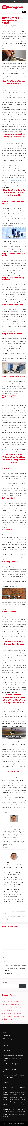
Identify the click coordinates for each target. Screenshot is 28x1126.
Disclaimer (6, 1036)
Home (5, 1032)
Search (4, 983)
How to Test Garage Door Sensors (13, 1013)
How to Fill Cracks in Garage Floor (13, 1005)
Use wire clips (10, 388)
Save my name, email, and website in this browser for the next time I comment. (15, 968)
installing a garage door (18, 180)
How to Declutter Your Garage (12, 1001)
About (5, 1042)
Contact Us (6, 1045)
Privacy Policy (7, 1039)
